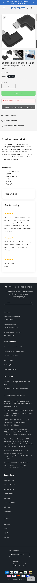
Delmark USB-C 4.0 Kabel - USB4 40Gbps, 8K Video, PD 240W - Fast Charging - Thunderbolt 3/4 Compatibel (17, 432)
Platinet (6, 537)
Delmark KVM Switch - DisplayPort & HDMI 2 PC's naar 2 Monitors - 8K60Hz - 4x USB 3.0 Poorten (18, 403)
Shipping (12, 79)
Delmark (7, 524)
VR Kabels (7, 511)
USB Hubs (7, 507)
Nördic (6, 533)
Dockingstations (9, 485)
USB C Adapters (9, 502)
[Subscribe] (31, 302)
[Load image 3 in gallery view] (30, 55)
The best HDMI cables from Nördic (16, 388)
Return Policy (8, 360)
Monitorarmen (9, 494)
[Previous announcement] (3, 2)
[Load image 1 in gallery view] (7, 55)
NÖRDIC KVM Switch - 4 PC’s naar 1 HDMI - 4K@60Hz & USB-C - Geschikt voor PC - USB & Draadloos (18, 413)
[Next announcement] (33, 2)
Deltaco (15, 579)
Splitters (7, 498)
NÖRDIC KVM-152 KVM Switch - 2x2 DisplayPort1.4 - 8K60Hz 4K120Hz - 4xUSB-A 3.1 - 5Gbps (16, 422)
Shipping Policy (9, 365)
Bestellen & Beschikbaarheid (14, 351)
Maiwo (6, 528)
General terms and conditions (14, 347)
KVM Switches (9, 489)
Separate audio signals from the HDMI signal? (17, 383)
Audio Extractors (9, 480)
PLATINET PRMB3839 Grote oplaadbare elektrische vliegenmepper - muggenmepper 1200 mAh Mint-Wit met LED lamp (18, 454)
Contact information (11, 356)
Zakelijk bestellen (10, 369)
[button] (4, 8)
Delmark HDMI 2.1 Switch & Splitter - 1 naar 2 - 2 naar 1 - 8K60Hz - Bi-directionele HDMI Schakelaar (17, 465)
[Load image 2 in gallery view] (18, 55)
